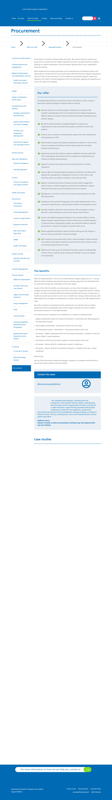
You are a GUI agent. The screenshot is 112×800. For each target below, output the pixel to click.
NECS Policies (96, 792)
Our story (21, 18)
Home (14, 18)
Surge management (21, 303)
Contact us (69, 18)
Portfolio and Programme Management (18, 133)
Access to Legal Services (22, 218)
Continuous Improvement (21, 58)
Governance (16, 199)
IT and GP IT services (21, 351)
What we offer (33, 18)
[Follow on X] (90, 18)
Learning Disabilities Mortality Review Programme (21, 324)
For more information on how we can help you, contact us (50, 769)
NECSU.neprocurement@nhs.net (49, 384)
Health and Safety (20, 246)
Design (14, 91)
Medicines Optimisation (22, 280)
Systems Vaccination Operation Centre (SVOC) (21, 336)
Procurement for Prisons (48, 729)
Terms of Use (71, 789)
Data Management (20, 170)
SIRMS (16, 240)
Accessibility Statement (81, 792)
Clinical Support (17, 275)
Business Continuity (21, 225)
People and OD (17, 254)
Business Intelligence (21, 163)
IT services (15, 347)
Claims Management (21, 212)
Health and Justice (18, 193)
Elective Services (17, 153)
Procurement (17, 368)
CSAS (15, 310)
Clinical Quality (19, 316)
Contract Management (20, 269)
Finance (15, 178)
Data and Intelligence (20, 159)
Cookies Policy (96, 789)
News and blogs (56, 18)
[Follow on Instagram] (94, 18)
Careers (44, 18)
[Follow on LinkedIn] (99, 18)
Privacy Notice (83, 789)
